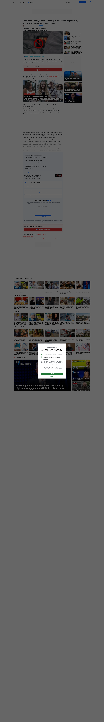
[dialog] (52, 361)
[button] (52, 359)
